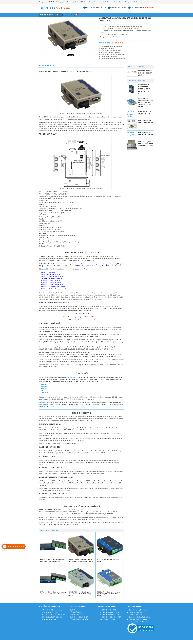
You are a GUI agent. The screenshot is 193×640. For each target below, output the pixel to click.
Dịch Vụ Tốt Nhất (87, 266)
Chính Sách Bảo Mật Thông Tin (138, 622)
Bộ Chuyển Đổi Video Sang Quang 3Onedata (55, 289)
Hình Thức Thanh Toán (135, 615)
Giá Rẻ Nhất (76, 266)
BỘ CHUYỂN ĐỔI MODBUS (108, 610)
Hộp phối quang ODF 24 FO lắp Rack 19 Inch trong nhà (145, 143)
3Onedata (49, 269)
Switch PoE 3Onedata (48, 272)
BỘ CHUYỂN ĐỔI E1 (76, 612)
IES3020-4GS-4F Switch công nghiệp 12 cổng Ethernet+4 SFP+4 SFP (145, 89)
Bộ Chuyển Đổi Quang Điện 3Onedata (53, 286)
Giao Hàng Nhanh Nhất (101, 266)
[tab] (41, 66)
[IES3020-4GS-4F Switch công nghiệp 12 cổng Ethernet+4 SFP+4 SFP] (132, 89)
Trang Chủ (92, 2)
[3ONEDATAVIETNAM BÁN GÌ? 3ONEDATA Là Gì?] (132, 72)
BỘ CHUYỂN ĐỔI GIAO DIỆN (79, 619)
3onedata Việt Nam (55, 638)
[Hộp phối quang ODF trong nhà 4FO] (132, 124)
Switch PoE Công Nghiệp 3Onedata (52, 276)
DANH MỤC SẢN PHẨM (50, 15)
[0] (77, 15)
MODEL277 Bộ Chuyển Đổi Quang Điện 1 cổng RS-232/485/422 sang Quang (145, 102)
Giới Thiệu (105, 2)
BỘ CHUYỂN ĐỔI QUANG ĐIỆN (109, 612)
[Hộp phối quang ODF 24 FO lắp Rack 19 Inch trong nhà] (132, 145)
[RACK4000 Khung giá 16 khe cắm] (132, 114)
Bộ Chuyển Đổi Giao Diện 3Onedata (52, 284)
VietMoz (72, 638)
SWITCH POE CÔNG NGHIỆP (79, 617)
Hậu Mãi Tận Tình (116, 266)
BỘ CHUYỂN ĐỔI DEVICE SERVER (110, 617)
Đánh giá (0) (49, 66)
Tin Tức (136, 2)
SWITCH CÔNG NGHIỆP (77, 615)
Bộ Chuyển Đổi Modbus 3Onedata (52, 282)
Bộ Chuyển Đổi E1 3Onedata (50, 280)
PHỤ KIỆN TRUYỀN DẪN (107, 619)
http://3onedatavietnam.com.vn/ (85, 320)
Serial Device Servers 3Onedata (51, 278)
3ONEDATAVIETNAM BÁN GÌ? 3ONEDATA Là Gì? (145, 73)
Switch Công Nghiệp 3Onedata (51, 274)
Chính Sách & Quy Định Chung (138, 610)
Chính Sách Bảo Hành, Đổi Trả (138, 619)
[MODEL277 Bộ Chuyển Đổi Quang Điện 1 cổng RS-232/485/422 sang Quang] (132, 102)
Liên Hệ (146, 2)
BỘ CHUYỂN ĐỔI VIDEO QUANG (110, 615)
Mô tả (41, 66)
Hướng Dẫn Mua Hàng (121, 2)
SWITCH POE (74, 610)
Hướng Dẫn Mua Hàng (135, 612)
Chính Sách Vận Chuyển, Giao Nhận (139, 617)
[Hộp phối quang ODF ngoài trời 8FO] (132, 135)
